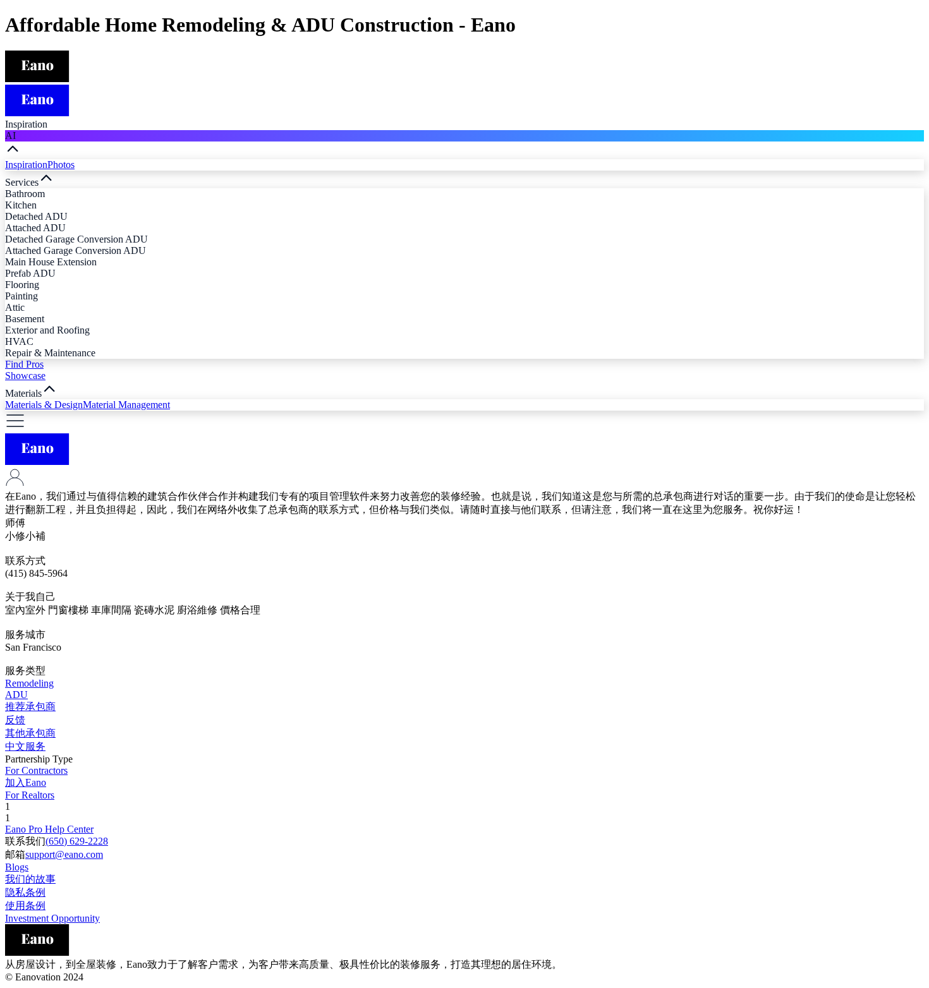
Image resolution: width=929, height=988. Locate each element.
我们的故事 (30, 879)
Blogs (16, 867)
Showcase (25, 375)
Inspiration (26, 164)
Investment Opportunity (52, 918)
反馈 (15, 719)
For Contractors (36, 770)
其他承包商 (30, 733)
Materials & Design (44, 404)
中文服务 (25, 746)
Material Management (126, 404)
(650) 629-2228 (77, 841)
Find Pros (24, 364)
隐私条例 (25, 892)
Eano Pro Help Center (49, 829)
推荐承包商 (30, 706)
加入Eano (25, 782)
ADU (16, 694)
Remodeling (29, 683)
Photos (61, 164)
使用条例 (25, 905)
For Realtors (29, 795)
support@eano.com (64, 854)
